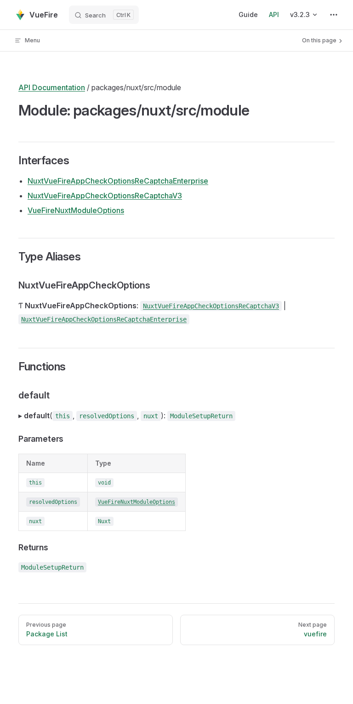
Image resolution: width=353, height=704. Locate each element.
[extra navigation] (334, 14)
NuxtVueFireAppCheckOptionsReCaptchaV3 (105, 195)
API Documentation (51, 87)
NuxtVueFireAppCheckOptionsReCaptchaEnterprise (118, 180)
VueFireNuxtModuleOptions (76, 210)
